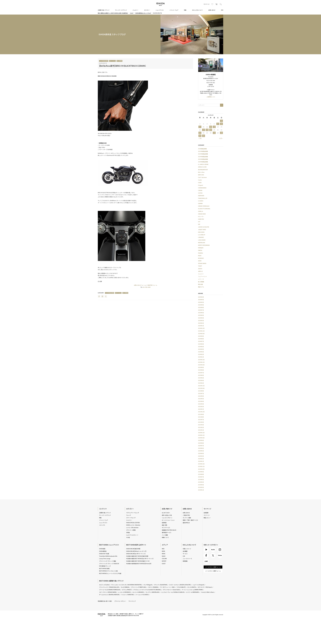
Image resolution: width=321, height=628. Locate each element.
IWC (199, 224)
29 (221, 133)
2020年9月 (201, 440)
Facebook (99, 296)
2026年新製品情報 (203, 162)
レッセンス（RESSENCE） (124, 592)
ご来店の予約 (186, 515)
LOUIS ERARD (201, 240)
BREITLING (201, 175)
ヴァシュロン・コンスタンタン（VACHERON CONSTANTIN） (126, 585)
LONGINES (201, 237)
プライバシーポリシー (120, 601)
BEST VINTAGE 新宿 (104, 568)
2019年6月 (201, 479)
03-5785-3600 (146, 287)
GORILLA (200, 211)
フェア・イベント (202, 276)
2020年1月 (201, 461)
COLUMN (164, 558)
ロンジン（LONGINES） (138, 592)
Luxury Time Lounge (104, 558)
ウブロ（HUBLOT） (181, 587)
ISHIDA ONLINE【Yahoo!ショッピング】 (136, 551)
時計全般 (200, 284)
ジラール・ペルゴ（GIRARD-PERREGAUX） (109, 589)
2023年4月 (201, 380)
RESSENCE (201, 258)
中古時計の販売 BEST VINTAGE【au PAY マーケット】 (139, 558)
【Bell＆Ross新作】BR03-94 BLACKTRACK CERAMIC (122, 65)
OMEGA (200, 250)
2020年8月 (201, 443)
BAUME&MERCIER (203, 169)
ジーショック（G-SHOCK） (142, 594)
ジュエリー (135, 10)
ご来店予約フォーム (152, 285)
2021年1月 (201, 430)
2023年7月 (201, 372)
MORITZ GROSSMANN (204, 245)
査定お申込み (186, 522)
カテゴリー (147, 10)
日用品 (128, 532)
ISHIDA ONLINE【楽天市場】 (133, 549)
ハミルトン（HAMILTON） (127, 594)
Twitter (105, 296)
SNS (222, 10)
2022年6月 (201, 396)
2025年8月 (201, 307)
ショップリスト (160, 10)
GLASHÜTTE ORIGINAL (204, 208)
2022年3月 (201, 404)
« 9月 (200, 138)
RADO (199, 255)
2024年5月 (201, 346)
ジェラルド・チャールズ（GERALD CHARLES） (173, 592)
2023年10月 (201, 365)
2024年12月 (201, 328)
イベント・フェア (174, 10)
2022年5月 (201, 398)
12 (210, 127)
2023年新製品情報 (103, 61)
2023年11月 (201, 362)
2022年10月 (201, 388)
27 (214, 133)
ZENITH (200, 268)
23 (200, 133)
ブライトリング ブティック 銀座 (107, 561)
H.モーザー (201, 216)
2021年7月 (201, 419)
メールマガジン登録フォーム (213, 567)
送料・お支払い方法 (167, 515)
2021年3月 (201, 425)
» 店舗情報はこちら (210, 97)
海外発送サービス (166, 532)
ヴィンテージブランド (121, 10)
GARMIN (200, 203)
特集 (185, 10)
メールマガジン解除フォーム (213, 571)
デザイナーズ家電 (131, 530)
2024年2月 (201, 354)
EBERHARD (201, 195)
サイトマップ (132, 601)
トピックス (102, 525)
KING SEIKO (201, 232)
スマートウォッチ (131, 517)
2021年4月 (201, 422)
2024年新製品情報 (203, 156)
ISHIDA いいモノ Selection (133, 525)
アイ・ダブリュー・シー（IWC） (167, 587)
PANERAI (200, 253)
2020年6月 (201, 448)
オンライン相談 (187, 517)
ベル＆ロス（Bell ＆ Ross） (207, 592)
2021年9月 (201, 414)
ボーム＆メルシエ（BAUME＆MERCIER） (109, 594)
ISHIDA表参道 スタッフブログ (143, 13)
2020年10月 (201, 438)
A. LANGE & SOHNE (203, 164)
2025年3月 (201, 320)
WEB (163, 549)
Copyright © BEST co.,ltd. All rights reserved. (212, 614)
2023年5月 (201, 378)
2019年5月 (201, 482)
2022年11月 (201, 386)
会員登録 (206, 512)
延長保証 (164, 522)
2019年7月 (201, 477)
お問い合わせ (211, 10)
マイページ (206, 4)
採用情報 (185, 561)
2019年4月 (201, 485)
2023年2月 (201, 383)
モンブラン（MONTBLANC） (153, 592)
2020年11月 (201, 435)
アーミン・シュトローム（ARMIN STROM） (192, 589)
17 (203, 130)
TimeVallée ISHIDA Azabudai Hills (108, 556)
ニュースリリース (187, 558)
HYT (199, 222)
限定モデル (201, 287)
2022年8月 (201, 391)
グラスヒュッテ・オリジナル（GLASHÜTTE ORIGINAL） (147, 589)
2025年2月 (201, 323)
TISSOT (200, 266)
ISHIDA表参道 (102, 551)
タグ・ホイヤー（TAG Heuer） (205, 587)
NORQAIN (200, 248)
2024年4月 (201, 349)
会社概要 (185, 551)
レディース (201, 279)
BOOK (163, 551)
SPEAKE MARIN (202, 263)
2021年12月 (201, 412)
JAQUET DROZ (202, 229)
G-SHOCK (200, 201)
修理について (165, 537)
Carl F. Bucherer (202, 177)
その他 (128, 537)
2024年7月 (201, 341)
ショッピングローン (167, 517)
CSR (184, 556)
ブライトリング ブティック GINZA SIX (109, 563)
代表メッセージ (187, 549)
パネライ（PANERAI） (153, 587)
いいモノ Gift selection (132, 527)
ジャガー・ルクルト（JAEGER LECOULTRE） (180, 585)
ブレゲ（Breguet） (147, 585)
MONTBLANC (201, 242)
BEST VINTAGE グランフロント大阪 (108, 571)
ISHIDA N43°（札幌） (104, 553)
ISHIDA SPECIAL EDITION (133, 522)
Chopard (200, 185)
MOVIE (163, 553)
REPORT (164, 561)
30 (200, 136)
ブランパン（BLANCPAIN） (160, 585)
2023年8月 (201, 370)
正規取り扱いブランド (104, 10)
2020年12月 (201, 432)
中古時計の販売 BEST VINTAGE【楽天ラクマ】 (137, 561)
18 (207, 130)
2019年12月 (201, 464)
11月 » (221, 138)
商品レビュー (207, 517)
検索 (220, 4)
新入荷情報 (119, 61)
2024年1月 (201, 357)
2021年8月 (201, 417)
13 (214, 127)
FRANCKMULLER (202, 198)
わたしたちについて (197, 10)
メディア (165, 545)
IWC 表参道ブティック (105, 566)
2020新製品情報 (202, 149)
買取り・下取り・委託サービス (190, 520)
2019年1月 (201, 490)
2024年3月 (201, 352)
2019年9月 (201, 472)
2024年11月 (201, 331)
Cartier (200, 180)
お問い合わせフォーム (140, 285)
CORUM (200, 190)
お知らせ (200, 271)
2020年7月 (201, 445)
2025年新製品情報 (203, 159)
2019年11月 (201, 466)
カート (216, 4)
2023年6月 (201, 375)
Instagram (102, 296)
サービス (185, 553)
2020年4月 (201, 453)
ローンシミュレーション (168, 520)
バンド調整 (165, 535)
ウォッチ (128, 515)
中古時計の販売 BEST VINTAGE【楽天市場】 (137, 556)
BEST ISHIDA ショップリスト (109, 545)
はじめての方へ (166, 512)
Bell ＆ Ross (112, 61)
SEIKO (199, 261)
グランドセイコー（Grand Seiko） (171, 589)
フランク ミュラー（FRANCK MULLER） (109, 587)
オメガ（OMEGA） (125, 587)
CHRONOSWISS (202, 188)
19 (210, 130)
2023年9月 (201, 367)
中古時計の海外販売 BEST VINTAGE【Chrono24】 (138, 563)
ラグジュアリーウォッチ (132, 512)
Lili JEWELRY (201, 235)
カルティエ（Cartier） (104, 585)
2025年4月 (201, 318)
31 (203, 136)
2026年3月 (201, 302)
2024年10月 (201, 333)
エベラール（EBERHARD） (192, 592)
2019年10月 (201, 469)
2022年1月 (201, 409)
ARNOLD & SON (202, 167)
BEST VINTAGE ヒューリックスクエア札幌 (110, 573)
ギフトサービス (166, 527)
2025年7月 (201, 310)
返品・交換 (164, 525)
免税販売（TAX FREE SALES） (169, 530)
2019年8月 (201, 474)
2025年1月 (201, 325)
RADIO (163, 556)
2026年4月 (201, 299)
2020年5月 (201, 451)
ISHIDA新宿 (102, 549)
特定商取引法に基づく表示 (105, 601)
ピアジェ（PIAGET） (127, 589)
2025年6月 (201, 312)
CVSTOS (200, 193)
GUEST (164, 563)
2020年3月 (201, 456)
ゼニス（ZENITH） (191, 587)
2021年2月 (201, 427)
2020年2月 (201, 458)
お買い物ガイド (167, 509)
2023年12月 (201, 359)
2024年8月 (201, 339)
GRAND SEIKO (202, 214)
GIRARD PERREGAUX (203, 206)
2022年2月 (201, 406)
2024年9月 (201, 336)
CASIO (199, 182)
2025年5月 (201, 315)
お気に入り (212, 4)
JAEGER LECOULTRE (203, 227)
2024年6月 (201, 344)
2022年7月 (201, 393)
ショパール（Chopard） (198, 585)
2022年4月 (201, 401)
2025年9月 (201, 305)
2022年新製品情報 (203, 151)
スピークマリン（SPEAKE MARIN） (108, 592)
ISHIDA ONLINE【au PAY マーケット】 (135, 553)
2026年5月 (201, 297)
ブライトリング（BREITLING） (138, 587)
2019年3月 (201, 487)
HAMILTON (201, 219)
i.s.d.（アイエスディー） (132, 535)
